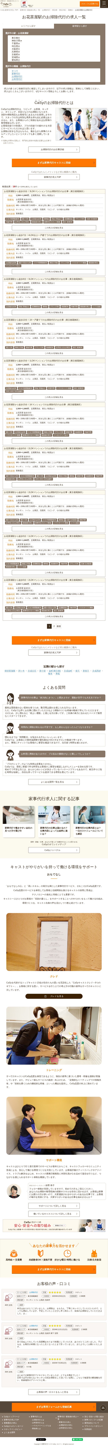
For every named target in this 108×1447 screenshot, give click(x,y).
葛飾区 (70, 10)
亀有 (50, 674)
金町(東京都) (55, 671)
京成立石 (32, 671)
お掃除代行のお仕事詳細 (52, 149)
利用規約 (88, 1429)
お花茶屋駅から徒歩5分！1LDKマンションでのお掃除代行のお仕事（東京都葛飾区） (44, 536)
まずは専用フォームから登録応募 (54, 1407)
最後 (59, 626)
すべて (15, 71)
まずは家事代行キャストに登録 (54, 162)
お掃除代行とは (38, 1420)
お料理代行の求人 (66, 1428)
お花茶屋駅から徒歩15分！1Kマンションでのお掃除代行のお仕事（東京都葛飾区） (43, 404)
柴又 (77, 671)
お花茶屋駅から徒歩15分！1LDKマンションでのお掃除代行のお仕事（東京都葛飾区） (44, 361)
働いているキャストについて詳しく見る (52, 1214)
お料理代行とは (38, 1423)
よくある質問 (9, 1432)
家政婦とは (36, 1428)
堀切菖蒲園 (10, 671)
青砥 (58, 674)
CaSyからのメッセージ (13, 1426)
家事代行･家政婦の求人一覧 (30, 10)
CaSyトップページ (11, 1417)
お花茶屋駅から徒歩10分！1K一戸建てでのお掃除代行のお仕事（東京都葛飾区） (42, 320)
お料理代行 (17, 79)
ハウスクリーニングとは (41, 1426)
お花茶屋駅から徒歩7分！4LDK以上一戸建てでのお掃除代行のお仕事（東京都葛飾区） (45, 235)
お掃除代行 (46, 10)
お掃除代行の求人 (66, 1425)
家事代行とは (36, 1417)
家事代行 (16, 74)
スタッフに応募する (89, 4)
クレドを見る (57, 996)
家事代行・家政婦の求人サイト (10, 1)
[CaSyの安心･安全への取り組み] (54, 1225)
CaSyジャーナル (52, 850)
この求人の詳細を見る (54, 228)
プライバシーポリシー (93, 1426)
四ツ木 (21, 671)
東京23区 (62, 10)
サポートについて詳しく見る (52, 1206)
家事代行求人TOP (52, 177)
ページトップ (103, 1408)
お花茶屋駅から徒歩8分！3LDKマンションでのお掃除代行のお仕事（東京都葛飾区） (44, 279)
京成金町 (68, 671)
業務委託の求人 (10, 1423)
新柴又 (86, 671)
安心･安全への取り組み (94, 1417)
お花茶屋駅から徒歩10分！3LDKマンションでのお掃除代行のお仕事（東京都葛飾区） (44, 191)
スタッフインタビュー (13, 1429)
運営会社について (91, 1423)
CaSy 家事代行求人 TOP (9, 10)
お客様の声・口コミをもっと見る (52, 1392)
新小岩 (42, 671)
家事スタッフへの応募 (93, 1420)
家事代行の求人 (65, 1422)
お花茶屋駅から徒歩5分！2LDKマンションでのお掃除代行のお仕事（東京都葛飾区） (44, 448)
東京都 (54, 10)
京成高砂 (96, 671)
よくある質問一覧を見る (52, 782)
